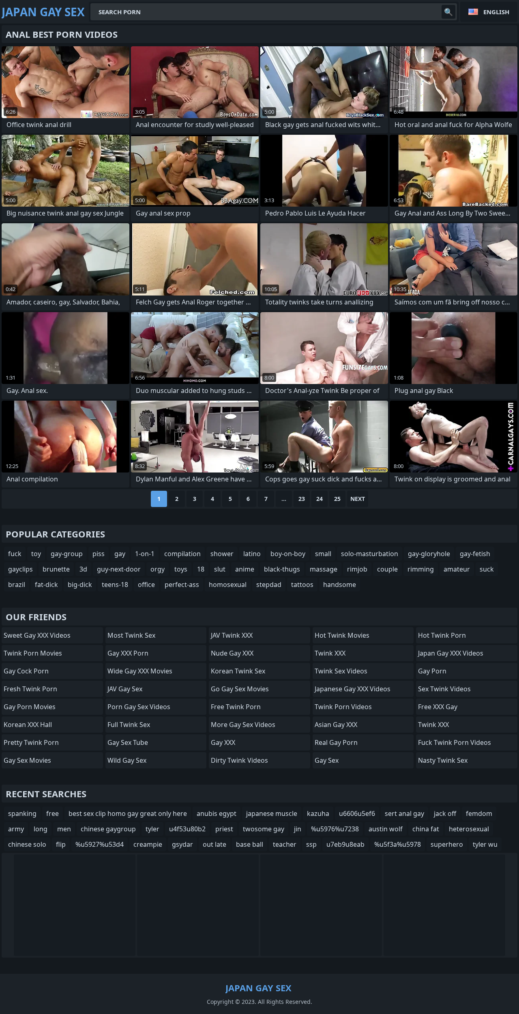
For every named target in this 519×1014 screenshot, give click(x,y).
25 (337, 499)
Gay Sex (327, 760)
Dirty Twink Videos (239, 760)
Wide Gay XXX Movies (139, 671)
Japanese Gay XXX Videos (352, 688)
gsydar (182, 844)
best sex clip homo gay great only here (128, 813)
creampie (147, 844)
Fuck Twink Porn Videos (454, 742)
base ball (249, 844)
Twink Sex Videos (341, 671)
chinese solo (27, 844)
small (323, 553)
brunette (56, 569)
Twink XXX (330, 653)
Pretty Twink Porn (31, 742)
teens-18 (115, 584)
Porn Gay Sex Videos (138, 706)
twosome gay (263, 828)
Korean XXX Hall (28, 724)
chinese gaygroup (108, 828)
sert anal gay (404, 813)
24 (319, 499)
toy (36, 553)
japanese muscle (271, 813)
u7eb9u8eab (345, 844)
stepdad (268, 584)
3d (83, 569)
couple (387, 569)
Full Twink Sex (128, 724)
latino (252, 553)
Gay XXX (223, 742)
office (146, 584)
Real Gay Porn (336, 742)
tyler (152, 828)
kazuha (318, 813)
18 (200, 569)
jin (297, 828)
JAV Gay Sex (124, 688)
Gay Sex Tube (127, 742)
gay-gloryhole (429, 553)
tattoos (302, 584)
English (496, 12)
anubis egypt (216, 813)
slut (219, 569)
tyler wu (485, 844)
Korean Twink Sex (238, 671)
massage (323, 569)
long (40, 828)
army (16, 828)
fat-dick (46, 584)
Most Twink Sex (131, 635)
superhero (447, 844)
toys (180, 569)
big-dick (80, 584)
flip (61, 844)
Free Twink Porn (236, 706)
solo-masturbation (369, 553)
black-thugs (282, 569)
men (64, 828)
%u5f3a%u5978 (397, 844)
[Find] (448, 12)
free (52, 813)
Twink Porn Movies (33, 653)
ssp (311, 844)
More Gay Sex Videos (243, 724)
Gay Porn (432, 671)
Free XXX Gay (437, 706)
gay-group (67, 553)
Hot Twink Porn (442, 635)
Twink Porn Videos (343, 706)
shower (222, 553)
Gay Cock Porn (26, 671)
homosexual (228, 584)
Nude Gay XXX (232, 653)
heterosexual (469, 828)
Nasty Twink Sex (443, 760)
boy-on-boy (287, 553)
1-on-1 (144, 553)
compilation (182, 553)
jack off (445, 813)
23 (301, 499)
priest (224, 828)
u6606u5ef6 (357, 813)
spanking (22, 813)
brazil (16, 584)
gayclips (20, 569)
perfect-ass (182, 584)
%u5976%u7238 (335, 828)
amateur (457, 569)
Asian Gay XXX (336, 724)
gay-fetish (475, 553)
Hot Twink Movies (342, 635)
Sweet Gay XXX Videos (37, 635)
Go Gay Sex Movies (240, 688)
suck (487, 569)
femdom (479, 813)
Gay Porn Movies (30, 706)
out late (214, 844)
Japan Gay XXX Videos (450, 653)
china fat (425, 828)
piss (98, 553)
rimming (420, 569)
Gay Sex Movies (27, 760)
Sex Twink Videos (444, 688)
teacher (284, 844)
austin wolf (386, 828)
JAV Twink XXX (232, 635)
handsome (339, 584)
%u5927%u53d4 (99, 844)
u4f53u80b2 (187, 828)
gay (119, 553)
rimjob (357, 569)
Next (357, 499)
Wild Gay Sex (126, 760)
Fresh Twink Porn (30, 688)
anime (244, 569)
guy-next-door (119, 569)
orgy (157, 569)
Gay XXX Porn (127, 653)
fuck (14, 553)
